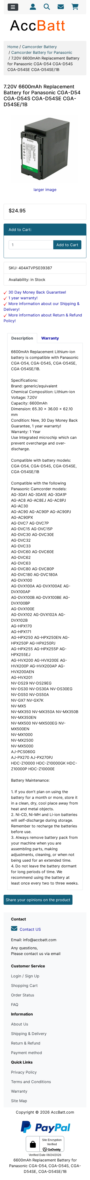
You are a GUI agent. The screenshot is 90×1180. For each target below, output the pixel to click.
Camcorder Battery (39, 46)
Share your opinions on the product (38, 899)
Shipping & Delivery (29, 1033)
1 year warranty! (22, 297)
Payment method (26, 1052)
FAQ (14, 1004)
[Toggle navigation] (13, 7)
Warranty (19, 1091)
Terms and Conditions (31, 1081)
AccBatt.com (62, 1112)
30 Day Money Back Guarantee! (36, 292)
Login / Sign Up (25, 976)
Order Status (22, 995)
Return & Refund (25, 1043)
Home (12, 46)
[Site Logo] (45, 25)
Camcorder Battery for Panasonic (41, 52)
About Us (19, 1024)
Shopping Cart (24, 985)
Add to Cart (67, 244)
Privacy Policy (24, 1072)
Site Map (19, 1100)
